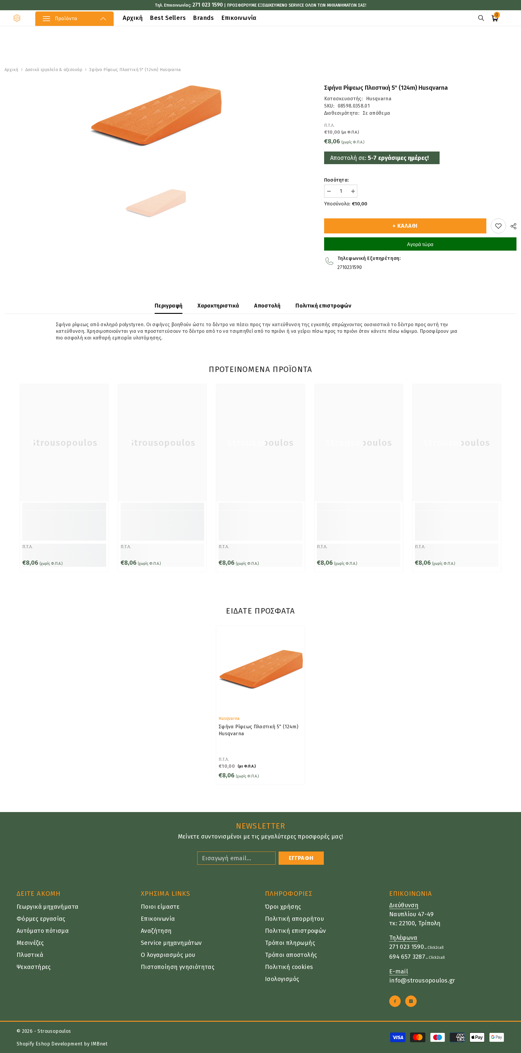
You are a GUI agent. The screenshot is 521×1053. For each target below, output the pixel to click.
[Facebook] (395, 1001)
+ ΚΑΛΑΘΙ (405, 226)
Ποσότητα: (336, 180)
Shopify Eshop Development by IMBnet (62, 1044)
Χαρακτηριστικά (218, 305)
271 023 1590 (207, 5)
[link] (64, 526)
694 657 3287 (407, 956)
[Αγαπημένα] (498, 225)
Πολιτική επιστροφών (323, 305)
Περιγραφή (168, 305)
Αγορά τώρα (420, 244)
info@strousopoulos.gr (422, 980)
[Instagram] (411, 1001)
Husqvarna (378, 99)
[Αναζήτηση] (481, 18)
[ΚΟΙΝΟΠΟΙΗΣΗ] (511, 226)
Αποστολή (267, 305)
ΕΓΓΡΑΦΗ (301, 858)
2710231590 (349, 267)
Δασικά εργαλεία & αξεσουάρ (53, 69)
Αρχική (11, 69)
